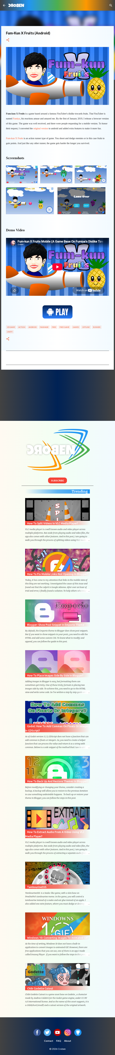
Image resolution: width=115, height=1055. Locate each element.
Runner (96, 327)
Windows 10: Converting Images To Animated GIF (57, 937)
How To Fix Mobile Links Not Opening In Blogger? (57, 574)
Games (76, 327)
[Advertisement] (57, 395)
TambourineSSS (36, 886)
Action (21, 327)
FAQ (58, 1040)
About (67, 1040)
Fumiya (16, 118)
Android (33, 327)
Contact (48, 1040)
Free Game (64, 327)
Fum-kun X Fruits (14, 138)
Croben (16, 5)
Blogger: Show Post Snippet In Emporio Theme (55, 624)
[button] (8, 40)
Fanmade (44, 327)
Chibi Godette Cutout (40, 988)
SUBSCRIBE (57, 480)
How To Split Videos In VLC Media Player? (52, 523)
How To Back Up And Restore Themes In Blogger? (57, 781)
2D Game (11, 327)
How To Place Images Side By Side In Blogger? (55, 675)
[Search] (111, 5)
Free (54, 327)
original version (40, 128)
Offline (86, 327)
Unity (9, 332)
